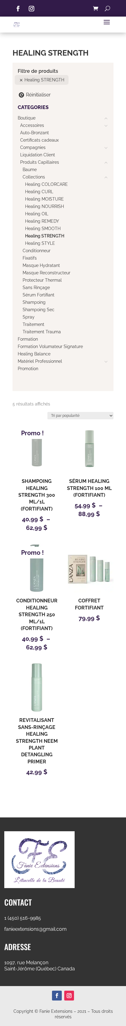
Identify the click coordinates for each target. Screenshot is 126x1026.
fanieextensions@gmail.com (35, 929)
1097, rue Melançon (26, 962)
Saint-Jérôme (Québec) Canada (39, 969)
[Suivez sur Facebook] (18, 8)
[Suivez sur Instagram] (31, 8)
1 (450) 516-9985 (22, 918)
